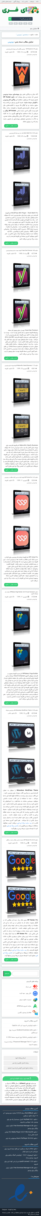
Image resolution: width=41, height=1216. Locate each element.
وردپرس (29, 54)
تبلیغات (32, 2)
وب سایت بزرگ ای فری (10, 578)
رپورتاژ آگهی (16, 2)
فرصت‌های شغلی (6, 2)
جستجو (7, 973)
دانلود (32, 35)
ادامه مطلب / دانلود (11, 126)
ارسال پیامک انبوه (20, 1058)
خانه (37, 2)
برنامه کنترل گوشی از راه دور (20, 1063)
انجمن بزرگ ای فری (12, 826)
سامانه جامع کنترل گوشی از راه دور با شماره (20, 1068)
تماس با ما (25, 2)
